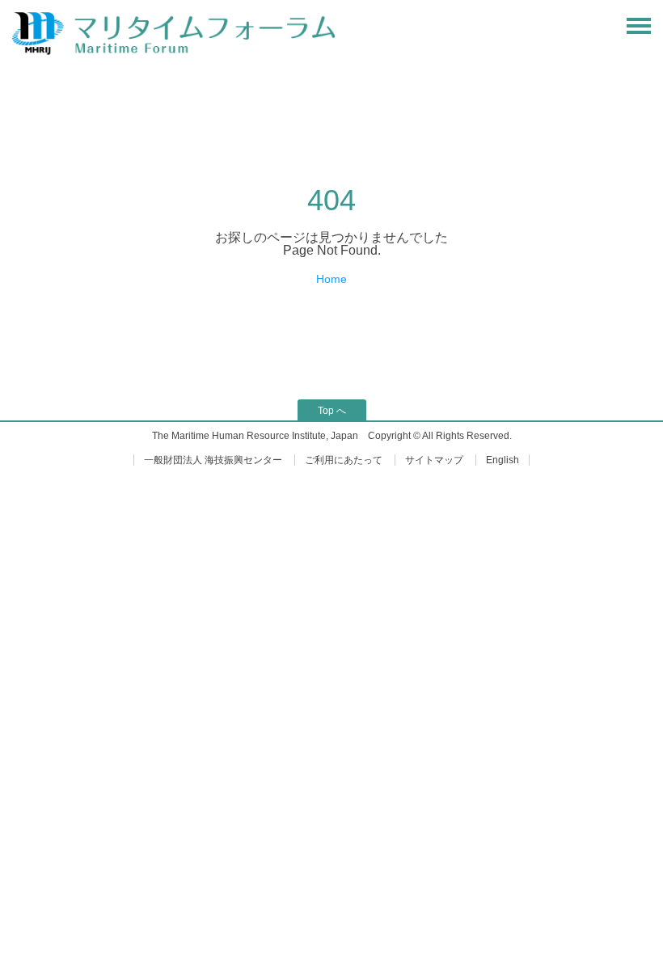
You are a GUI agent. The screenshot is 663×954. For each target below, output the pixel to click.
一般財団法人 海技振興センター (213, 460)
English (502, 460)
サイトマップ (434, 460)
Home (331, 278)
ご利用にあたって (343, 460)
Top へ (332, 410)
